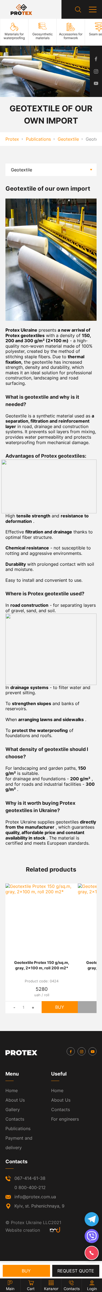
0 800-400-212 (30, 1187)
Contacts (14, 1119)
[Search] (78, 9)
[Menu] (93, 9)
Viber (92, 1236)
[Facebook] (71, 1051)
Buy (59, 1007)
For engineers (65, 1119)
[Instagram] (82, 1051)
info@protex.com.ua (35, 1196)
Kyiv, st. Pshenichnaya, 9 (39, 1206)
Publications (17, 1128)
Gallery (12, 1109)
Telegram (92, 1219)
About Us (15, 1100)
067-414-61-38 (29, 1178)
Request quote (75, 1271)
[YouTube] (92, 1051)
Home (11, 1090)
